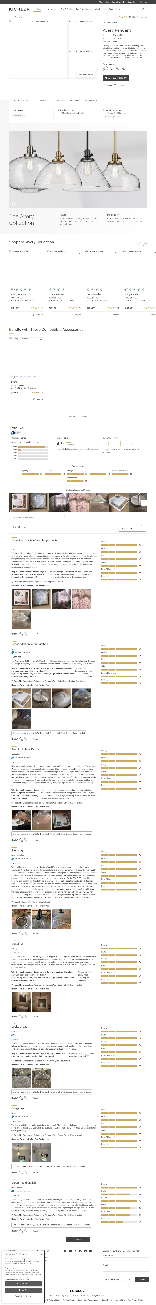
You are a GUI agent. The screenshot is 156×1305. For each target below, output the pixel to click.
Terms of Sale (54, 1300)
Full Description (59, 100)
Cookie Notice (107, 1300)
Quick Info (44, 100)
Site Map (41, 1266)
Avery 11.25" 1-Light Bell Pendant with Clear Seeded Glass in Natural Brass (60, 834)
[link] (69, 444)
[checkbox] (105, 68)
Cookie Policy (24, 1279)
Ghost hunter (16, 1187)
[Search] (143, 10)
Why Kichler (100, 9)
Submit (142, 1279)
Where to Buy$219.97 (116, 78)
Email (105, 1265)
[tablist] (78, 416)
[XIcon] (75, 1251)
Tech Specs (74, 100)
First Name (108, 1255)
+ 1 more (36, 377)
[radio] (105, 68)
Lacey (13, 1031)
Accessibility (120, 1300)
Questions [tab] (84, 416)
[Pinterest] (85, 1251)
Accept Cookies (23, 1284)
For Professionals (83, 9)
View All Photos (87, 75)
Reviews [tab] (71, 416)
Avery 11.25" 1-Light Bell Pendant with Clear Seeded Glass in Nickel (57, 733)
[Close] (41, 1254)
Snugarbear (16, 754)
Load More (78, 1239)
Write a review (142, 17)
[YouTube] (90, 1251)
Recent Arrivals (115, 9)
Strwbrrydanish (17, 855)
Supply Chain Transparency (88, 1300)
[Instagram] (65, 1251)
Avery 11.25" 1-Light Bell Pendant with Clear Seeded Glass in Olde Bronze (59, 1225)
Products (37, 9)
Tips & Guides (67, 9)
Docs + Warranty (90, 100)
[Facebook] (70, 1251)
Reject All (23, 1290)
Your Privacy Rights (135, 1300)
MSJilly (14, 949)
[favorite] (41, 253)
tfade (13, 649)
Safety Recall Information (43, 1258)
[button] (104, 443)
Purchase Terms (69, 1300)
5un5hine (15, 545)
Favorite (109, 85)
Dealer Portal (43, 1251)
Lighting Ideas (51, 9)
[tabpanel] (78, 834)
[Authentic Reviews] (16, 433)
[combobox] (143, 10)
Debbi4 (14, 1113)
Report (35, 634)
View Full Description (133, 58)
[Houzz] (80, 1251)
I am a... (106, 1275)
